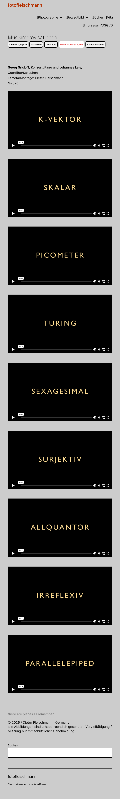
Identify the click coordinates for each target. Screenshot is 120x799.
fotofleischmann (25, 5)
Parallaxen (36, 44)
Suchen (13, 745)
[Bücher (97, 17)
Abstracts (51, 44)
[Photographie (47, 17)
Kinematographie (18, 44)
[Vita (109, 17)
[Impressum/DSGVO (98, 25)
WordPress (40, 784)
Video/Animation (95, 44)
